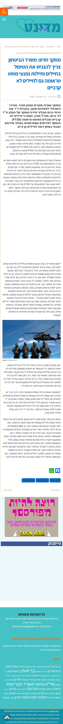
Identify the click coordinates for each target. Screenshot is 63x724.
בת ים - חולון (49, 718)
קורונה (40, 693)
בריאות (28, 670)
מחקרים (50, 47)
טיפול (24, 679)
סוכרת (41, 689)
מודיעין (47, 715)
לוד (50, 722)
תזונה (12, 697)
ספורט (19, 689)
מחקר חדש (55, 480)
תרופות (6, 697)
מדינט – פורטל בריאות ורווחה (33, 715)
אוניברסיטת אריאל (52, 666)
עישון (58, 693)
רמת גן (56, 718)
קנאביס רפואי (23, 693)
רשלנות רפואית (38, 697)
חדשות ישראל (23, 722)
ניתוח (57, 689)
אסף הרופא (25, 667)
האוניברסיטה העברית (18, 676)
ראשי (59, 47)
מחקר (39, 684)
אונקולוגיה (40, 667)
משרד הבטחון (42, 480)
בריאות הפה (14, 671)
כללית (11, 679)
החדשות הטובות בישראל (13, 715)
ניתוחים (49, 689)
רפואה (6, 693)
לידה (6, 680)
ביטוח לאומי (12, 666)
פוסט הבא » (7, 490)
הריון (30, 679)
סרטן (12, 689)
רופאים (13, 693)
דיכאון (48, 676)
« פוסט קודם (56, 490)
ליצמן (58, 684)
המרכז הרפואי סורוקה (43, 679)
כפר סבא (14, 722)
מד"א (50, 684)
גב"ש (42, 718)
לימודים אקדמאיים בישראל (38, 722)
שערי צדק (21, 697)
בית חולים (54, 671)
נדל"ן (8, 722)
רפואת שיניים (54, 697)
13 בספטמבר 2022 (38, 97)
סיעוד (24, 689)
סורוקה (32, 688)
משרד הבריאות (20, 684)
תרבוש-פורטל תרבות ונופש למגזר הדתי (34, 711)
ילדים (17, 679)
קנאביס (33, 693)
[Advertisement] (31, 230)
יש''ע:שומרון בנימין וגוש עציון (29, 718)
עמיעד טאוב (49, 693)
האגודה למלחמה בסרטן (36, 675)
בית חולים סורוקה (41, 672)
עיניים (6, 689)
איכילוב (32, 667)
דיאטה (53, 676)
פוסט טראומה (28, 480)
